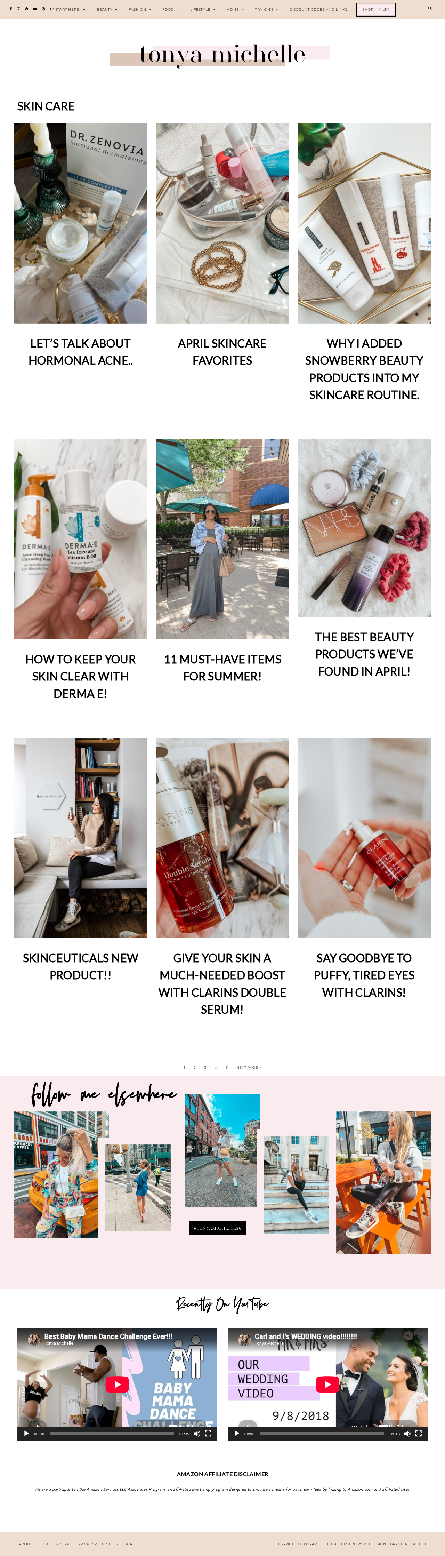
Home (233, 9)
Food (168, 9)
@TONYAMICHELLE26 (217, 1228)
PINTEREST (222, 1156)
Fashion (137, 9)
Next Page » (248, 1067)
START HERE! (68, 9)
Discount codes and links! (319, 9)
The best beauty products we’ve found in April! (364, 654)
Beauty (105, 9)
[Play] (26, 1433)
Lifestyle (200, 9)
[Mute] (197, 1433)
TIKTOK (296, 1189)
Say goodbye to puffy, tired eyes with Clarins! (364, 975)
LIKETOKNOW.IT (61, 1179)
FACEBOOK (383, 1187)
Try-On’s (264, 9)
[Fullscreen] (208, 1433)
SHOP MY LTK (376, 9)
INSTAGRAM (138, 1192)
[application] (117, 1384)
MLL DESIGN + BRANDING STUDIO (394, 1544)
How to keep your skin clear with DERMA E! (80, 676)
